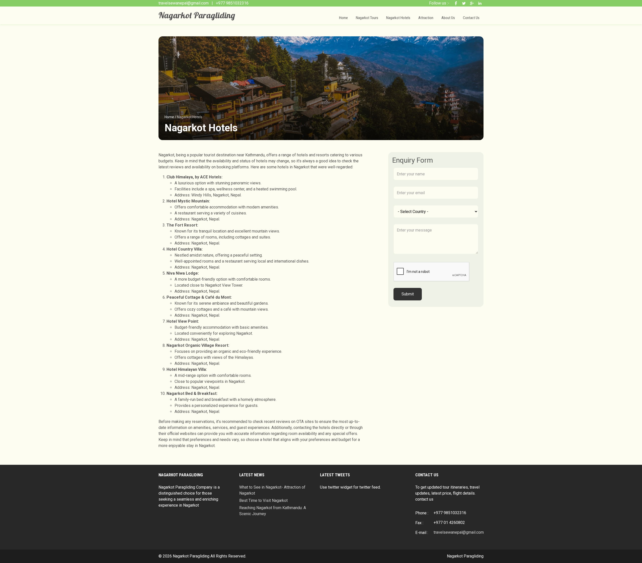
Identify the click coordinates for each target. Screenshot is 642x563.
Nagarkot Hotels (398, 18)
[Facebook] (456, 3)
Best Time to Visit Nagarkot (263, 500)
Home (343, 18)
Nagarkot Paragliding (196, 15)
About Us (448, 18)
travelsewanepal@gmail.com (184, 3)
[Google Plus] (472, 3)
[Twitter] (464, 3)
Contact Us (471, 18)
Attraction (425, 18)
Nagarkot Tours (367, 18)
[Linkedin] (480, 3)
